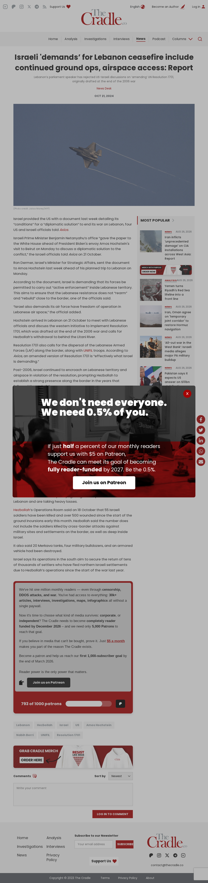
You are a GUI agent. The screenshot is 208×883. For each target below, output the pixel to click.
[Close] (187, 394)
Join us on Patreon (104, 482)
